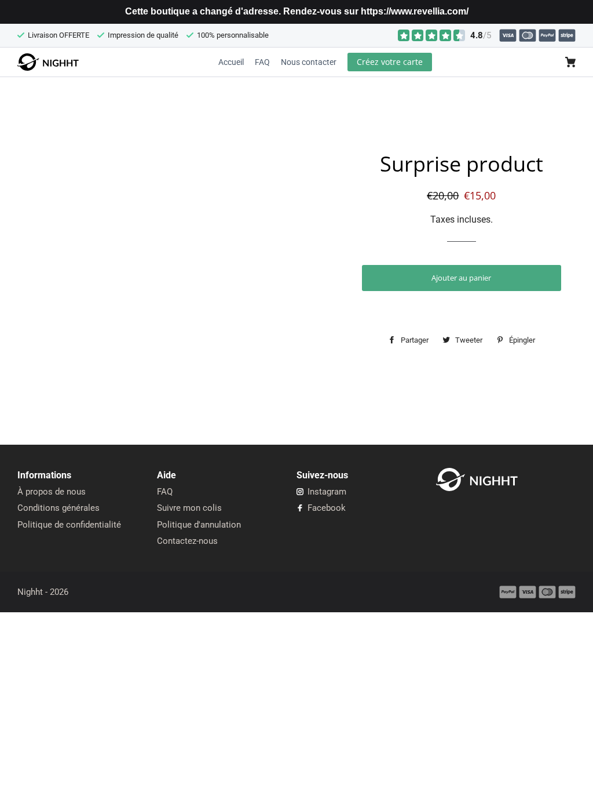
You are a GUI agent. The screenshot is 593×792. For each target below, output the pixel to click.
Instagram (325, 491)
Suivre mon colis (189, 508)
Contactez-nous (187, 541)
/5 (480, 35)
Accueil (231, 62)
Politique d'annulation (199, 524)
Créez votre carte (390, 61)
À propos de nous (51, 491)
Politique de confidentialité (69, 524)
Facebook (325, 508)
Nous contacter (308, 62)
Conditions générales (58, 508)
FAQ (262, 62)
